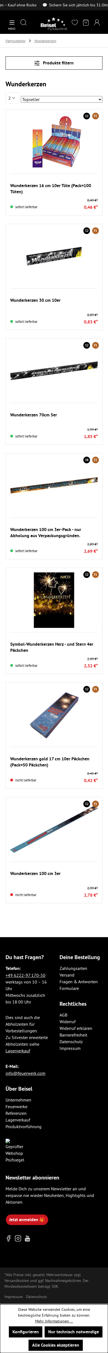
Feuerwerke (16, 1106)
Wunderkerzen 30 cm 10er (35, 300)
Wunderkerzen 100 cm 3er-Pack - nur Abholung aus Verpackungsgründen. (45, 533)
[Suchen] (23, 23)
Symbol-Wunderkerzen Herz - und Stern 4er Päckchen (51, 647)
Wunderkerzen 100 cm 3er (35, 873)
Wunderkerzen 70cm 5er (33, 415)
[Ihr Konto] (96, 23)
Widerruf (68, 1021)
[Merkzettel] (74, 23)
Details (54, 747)
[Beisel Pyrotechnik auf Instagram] (18, 1238)
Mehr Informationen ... (54, 1321)
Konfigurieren (25, 1332)
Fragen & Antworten (79, 981)
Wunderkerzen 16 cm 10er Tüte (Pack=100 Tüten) (50, 189)
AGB (63, 1015)
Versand (67, 975)
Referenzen (16, 1113)
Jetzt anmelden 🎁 (27, 1220)
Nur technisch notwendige (73, 1332)
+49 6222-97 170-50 (25, 975)
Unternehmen (18, 1100)
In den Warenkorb (54, 174)
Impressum (70, 1048)
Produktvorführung (24, 1126)
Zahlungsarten (73, 968)
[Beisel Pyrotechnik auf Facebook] (9, 1238)
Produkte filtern (58, 63)
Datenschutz (71, 1041)
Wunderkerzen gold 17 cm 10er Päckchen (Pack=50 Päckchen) (49, 762)
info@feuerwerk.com (25, 1073)
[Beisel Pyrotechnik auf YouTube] (27, 1238)
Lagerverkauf (18, 1050)
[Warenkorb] (85, 23)
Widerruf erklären (76, 1028)
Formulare (69, 988)
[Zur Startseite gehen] (54, 24)
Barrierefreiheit (73, 1035)
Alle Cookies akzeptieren (55, 1345)
